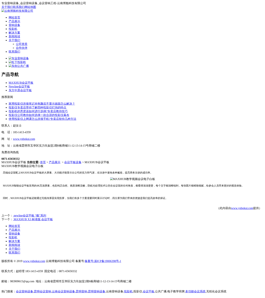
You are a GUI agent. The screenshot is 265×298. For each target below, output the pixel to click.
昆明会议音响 (42, 291)
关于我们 (7, 6)
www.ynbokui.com (24, 138)
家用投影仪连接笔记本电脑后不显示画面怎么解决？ (42, 103)
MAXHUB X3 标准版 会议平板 (33, 219)
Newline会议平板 (19, 86)
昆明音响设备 (96, 291)
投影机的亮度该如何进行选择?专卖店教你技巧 (38, 111)
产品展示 (14, 21)
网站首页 (14, 17)
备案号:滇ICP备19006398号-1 (103, 261)
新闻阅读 (14, 36)
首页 (43, 162)
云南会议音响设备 (63, 291)
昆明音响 (81, 291)
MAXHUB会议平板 (21, 82)
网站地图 (30, 6)
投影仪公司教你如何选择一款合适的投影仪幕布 (39, 115)
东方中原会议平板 (20, 90)
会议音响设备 (24, 291)
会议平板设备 (72, 162)
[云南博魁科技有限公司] (17, 10)
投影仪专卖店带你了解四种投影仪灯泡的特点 (37, 107)
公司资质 (21, 44)
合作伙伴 (21, 47)
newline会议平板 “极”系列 (29, 215)
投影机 (13, 28)
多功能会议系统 (195, 291)
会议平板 (148, 291)
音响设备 (14, 25)
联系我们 (19, 6)
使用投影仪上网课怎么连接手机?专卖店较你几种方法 (42, 118)
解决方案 (14, 32)
